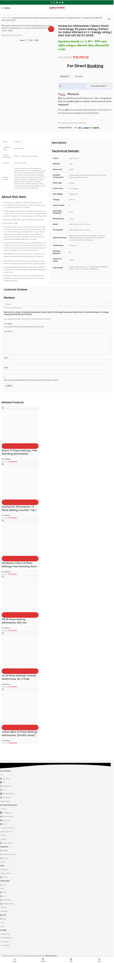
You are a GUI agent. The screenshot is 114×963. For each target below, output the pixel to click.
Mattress (4, 907)
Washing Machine (9, 794)
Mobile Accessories (9, 854)
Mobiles (5, 850)
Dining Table (7, 900)
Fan (4, 782)
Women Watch (6, 873)
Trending (4, 847)
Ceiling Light (5, 945)
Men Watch (5, 869)
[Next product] (111, 19)
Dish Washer (6, 459)
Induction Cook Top (8, 828)
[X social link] (54, 2)
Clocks (5, 877)
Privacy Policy (6, 952)
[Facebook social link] (51, 2)
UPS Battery (7, 797)
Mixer (5, 839)
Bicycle (3, 915)
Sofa (4, 885)
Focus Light (5, 941)
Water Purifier (8, 843)
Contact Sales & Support (95, 952)
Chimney (4, 809)
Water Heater (5, 801)
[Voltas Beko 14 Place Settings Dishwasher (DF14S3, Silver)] (20, 706)
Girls (2, 923)
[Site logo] (57, 8)
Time (2, 866)
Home (4, 18)
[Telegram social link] (62, 2)
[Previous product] (106, 19)
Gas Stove (6, 820)
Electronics (5, 771)
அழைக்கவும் (63, 104)
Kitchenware (5, 934)
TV (4, 790)
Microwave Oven (7, 831)
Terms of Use (34, 952)
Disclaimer (61, 952)
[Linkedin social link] (59, 2)
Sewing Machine (6, 938)
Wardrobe (4, 911)
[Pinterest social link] (57, 2)
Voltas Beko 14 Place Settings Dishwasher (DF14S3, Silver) (20, 733)
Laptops (5, 858)
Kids (2, 926)
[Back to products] (109, 19)
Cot (4, 896)
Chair (4, 892)
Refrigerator (7, 786)
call (66, 110)
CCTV (3, 862)
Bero (2, 888)
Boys (4, 919)
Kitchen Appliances (8, 805)
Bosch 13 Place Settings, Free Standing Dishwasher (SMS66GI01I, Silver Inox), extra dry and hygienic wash (19, 455)
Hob (4, 824)
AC (2, 775)
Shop (9, 18)
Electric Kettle (8, 816)
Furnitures (5, 881)
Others (3, 930)
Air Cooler (6, 778)
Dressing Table (8, 904)
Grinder (3, 835)
